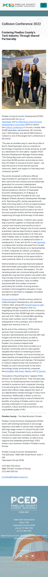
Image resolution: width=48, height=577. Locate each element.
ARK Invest (19, 371)
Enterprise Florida (10, 299)
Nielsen (28, 371)
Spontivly (41, 242)
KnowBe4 (9, 371)
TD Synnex (40, 371)
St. (17, 122)
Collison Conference (14, 127)
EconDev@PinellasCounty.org (15, 477)
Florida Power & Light (34, 305)
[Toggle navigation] (43, 5)
